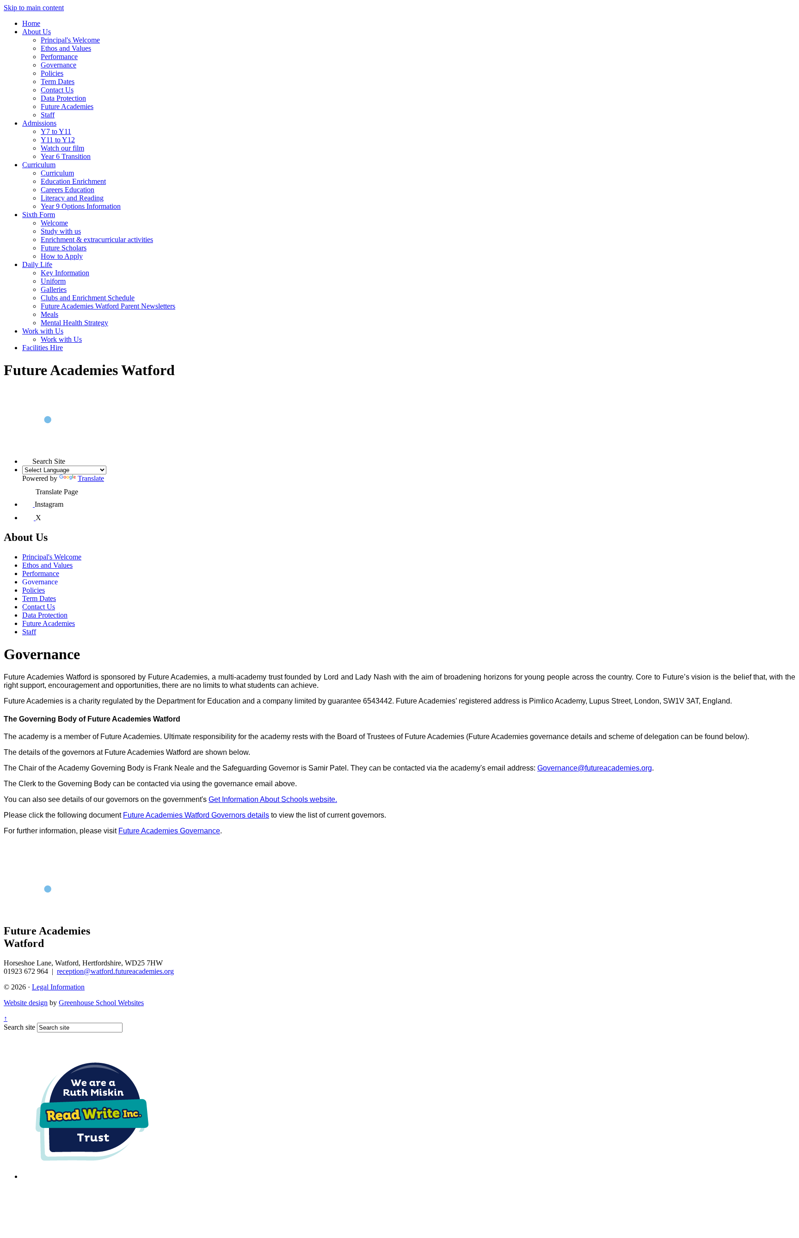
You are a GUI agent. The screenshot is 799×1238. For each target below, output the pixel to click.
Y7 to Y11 (56, 131)
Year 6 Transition (66, 156)
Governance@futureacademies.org (594, 768)
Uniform (53, 281)
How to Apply (62, 256)
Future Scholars (63, 248)
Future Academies (67, 106)
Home (31, 23)
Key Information (65, 273)
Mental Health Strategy (74, 323)
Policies (52, 73)
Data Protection (63, 98)
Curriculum (38, 165)
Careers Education (67, 190)
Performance (59, 57)
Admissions (39, 123)
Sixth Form (38, 214)
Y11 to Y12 (58, 140)
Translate (91, 478)
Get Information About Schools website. (273, 799)
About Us (36, 32)
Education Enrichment (73, 181)
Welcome (54, 223)
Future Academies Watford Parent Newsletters (108, 306)
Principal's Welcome (70, 40)
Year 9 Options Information (81, 206)
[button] (27, 459)
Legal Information (58, 987)
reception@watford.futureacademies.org (115, 971)
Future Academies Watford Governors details (196, 815)
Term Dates (57, 81)
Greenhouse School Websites (101, 1003)
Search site (19, 1027)
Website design (26, 1003)
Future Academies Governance (169, 831)
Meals (49, 314)
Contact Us (57, 90)
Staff (48, 115)
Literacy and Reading (72, 198)
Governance (58, 65)
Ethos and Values (66, 48)
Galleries (54, 289)
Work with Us (42, 331)
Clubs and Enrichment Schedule (88, 298)
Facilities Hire (42, 348)
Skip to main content (34, 8)
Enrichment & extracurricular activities (97, 239)
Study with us (61, 231)
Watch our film (62, 148)
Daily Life (37, 264)
